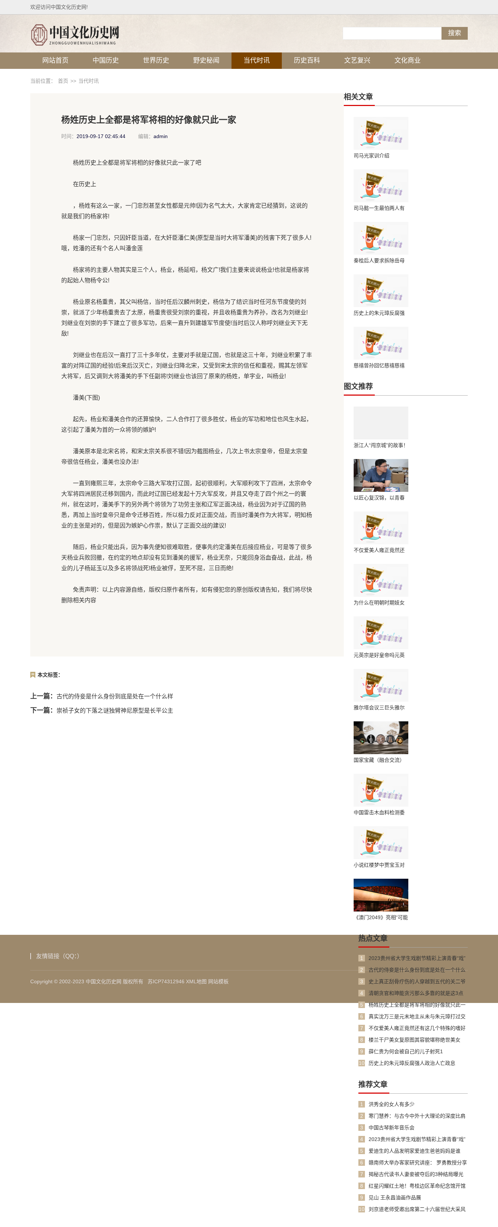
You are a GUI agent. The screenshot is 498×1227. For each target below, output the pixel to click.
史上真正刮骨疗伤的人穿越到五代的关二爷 (417, 981)
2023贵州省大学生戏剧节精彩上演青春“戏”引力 (417, 958)
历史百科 (307, 60)
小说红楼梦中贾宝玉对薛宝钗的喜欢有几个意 (379, 865)
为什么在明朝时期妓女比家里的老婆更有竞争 (379, 602)
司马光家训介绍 (371, 155)
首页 (63, 81)
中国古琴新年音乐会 (392, 1127)
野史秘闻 (206, 60)
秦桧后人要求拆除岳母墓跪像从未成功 (379, 260)
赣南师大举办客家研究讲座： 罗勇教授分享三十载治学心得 (418, 1163)
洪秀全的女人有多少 (392, 1104)
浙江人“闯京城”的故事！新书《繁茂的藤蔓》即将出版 (381, 445)
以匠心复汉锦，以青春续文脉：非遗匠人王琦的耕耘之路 (379, 498)
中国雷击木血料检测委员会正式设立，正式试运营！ (379, 812)
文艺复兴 (357, 60)
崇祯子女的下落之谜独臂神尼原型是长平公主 (115, 710)
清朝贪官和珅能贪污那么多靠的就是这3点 (416, 993)
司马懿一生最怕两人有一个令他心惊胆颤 (379, 208)
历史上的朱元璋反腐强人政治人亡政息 (379, 313)
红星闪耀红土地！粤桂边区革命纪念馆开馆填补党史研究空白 (417, 1186)
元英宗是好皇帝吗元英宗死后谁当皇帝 (379, 655)
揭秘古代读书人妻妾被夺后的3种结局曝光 (416, 1174)
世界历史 (156, 60)
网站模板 (218, 981)
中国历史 (106, 60)
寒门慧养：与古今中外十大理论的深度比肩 (417, 1116)
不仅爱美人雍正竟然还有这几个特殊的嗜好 (379, 550)
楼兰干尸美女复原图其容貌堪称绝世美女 (414, 1040)
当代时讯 (257, 60)
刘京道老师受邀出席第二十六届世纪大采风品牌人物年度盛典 (417, 1209)
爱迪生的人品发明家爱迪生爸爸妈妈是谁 (414, 1151)
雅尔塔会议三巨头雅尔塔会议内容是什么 (379, 707)
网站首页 (55, 60)
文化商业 (407, 60)
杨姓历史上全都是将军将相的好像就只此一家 (417, 1005)
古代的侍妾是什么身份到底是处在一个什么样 (115, 696)
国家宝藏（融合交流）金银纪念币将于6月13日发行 (381, 760)
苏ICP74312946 (166, 981)
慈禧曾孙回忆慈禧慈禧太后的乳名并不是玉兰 (379, 365)
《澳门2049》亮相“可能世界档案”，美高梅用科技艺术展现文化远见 (381, 917)
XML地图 (196, 981)
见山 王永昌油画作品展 (395, 1197)
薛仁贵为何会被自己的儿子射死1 (406, 1051)
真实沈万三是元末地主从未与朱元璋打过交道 (417, 1017)
